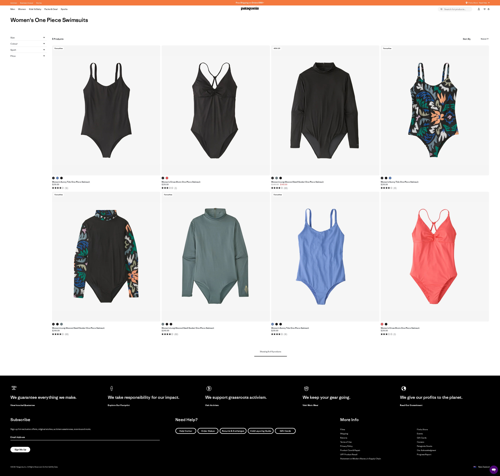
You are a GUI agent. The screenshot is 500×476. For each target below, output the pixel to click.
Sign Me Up (20, 449)
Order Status (208, 431)
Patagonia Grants (424, 446)
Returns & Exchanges (233, 431)
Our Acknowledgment (426, 450)
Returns (343, 438)
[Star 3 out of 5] (58, 188)
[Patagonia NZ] (250, 9)
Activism (13, 3)
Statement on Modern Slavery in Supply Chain (360, 458)
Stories (39, 3)
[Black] (53, 178)
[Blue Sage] (276, 178)
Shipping (344, 433)
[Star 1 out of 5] (53, 188)
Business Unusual (26, 3)
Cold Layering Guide (260, 431)
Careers (420, 442)
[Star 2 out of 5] (56, 188)
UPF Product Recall (348, 454)
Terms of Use (346, 442)
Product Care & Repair (350, 450)
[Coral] (167, 178)
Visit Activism (212, 405)
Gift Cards (285, 431)
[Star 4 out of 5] (60, 188)
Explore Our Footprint (119, 405)
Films (342, 429)
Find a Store (422, 429)
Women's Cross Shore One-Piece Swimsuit (181, 182)
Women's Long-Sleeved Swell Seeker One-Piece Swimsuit (297, 182)
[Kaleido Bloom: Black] (61, 178)
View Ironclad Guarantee (22, 405)
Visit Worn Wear (310, 405)
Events (420, 433)
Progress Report (424, 454)
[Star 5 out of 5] (63, 188)
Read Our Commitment (411, 405)
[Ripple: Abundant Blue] (57, 178)
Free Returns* (250, 2)
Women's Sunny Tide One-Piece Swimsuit (71, 182)
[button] (28, 37)
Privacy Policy (346, 446)
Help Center (185, 431)
